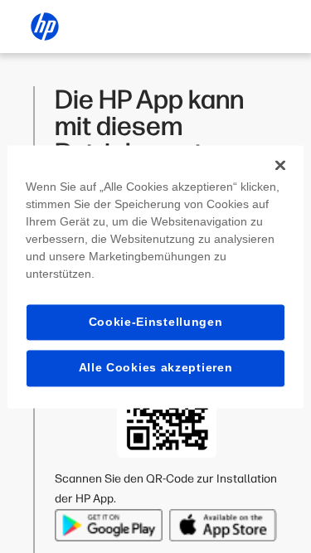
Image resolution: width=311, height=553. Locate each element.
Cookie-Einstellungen (156, 321)
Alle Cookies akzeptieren (156, 368)
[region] (155, 276)
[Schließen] (280, 165)
